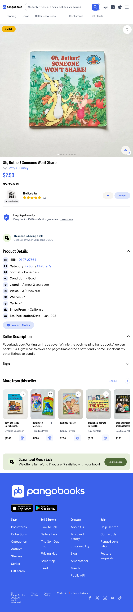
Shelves (16, 556)
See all (113, 380)
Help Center (109, 527)
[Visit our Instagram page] (105, 598)
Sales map (48, 561)
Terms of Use (34, 594)
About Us (77, 527)
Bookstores (76, 16)
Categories (18, 541)
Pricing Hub (49, 553)
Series (15, 563)
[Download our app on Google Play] (46, 508)
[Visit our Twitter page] (97, 598)
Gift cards (18, 571)
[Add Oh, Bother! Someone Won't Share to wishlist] (127, 29)
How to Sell (49, 527)
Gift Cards (97, 16)
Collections (19, 534)
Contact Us (108, 534)
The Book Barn (30, 193)
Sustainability (80, 546)
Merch (75, 568)
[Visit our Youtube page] (112, 598)
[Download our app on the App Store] (22, 508)
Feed (44, 568)
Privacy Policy (47, 594)
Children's (44, 266)
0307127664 (27, 259)
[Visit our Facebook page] (90, 598)
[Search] (95, 7)
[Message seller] (108, 195)
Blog (74, 553)
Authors (16, 549)
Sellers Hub (49, 534)
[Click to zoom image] (66, 90)
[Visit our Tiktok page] (120, 598)
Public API (78, 575)
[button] (66, 251)
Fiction (29, 266)
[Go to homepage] (12, 7)
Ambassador (79, 561)
